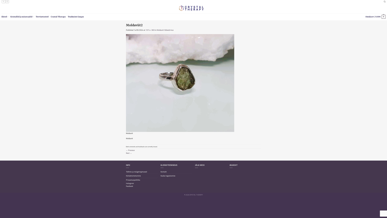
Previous (130, 150)
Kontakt (164, 171)
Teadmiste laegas (76, 17)
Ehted (4, 17)
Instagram (130, 183)
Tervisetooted (42, 17)
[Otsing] (384, 1)
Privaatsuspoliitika (133, 180)
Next (129, 153)
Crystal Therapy (58, 17)
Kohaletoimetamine (133, 175)
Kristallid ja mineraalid (21, 17)
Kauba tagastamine (168, 175)
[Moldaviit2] (180, 82)
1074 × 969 (150, 30)
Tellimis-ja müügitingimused (136, 171)
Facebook (129, 186)
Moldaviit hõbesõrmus (165, 30)
